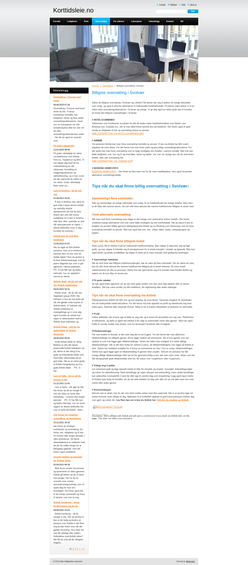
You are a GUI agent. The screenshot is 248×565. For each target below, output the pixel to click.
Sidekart (173, 5)
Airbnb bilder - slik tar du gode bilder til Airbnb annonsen (66, 331)
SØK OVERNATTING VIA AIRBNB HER (112, 161)
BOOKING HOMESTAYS (104, 171)
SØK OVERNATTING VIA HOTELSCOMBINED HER (118, 133)
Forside (95, 86)
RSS (183, 5)
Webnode (190, 561)
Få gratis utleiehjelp (63, 145)
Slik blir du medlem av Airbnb (172, 400)
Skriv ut (193, 5)
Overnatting (107, 86)
